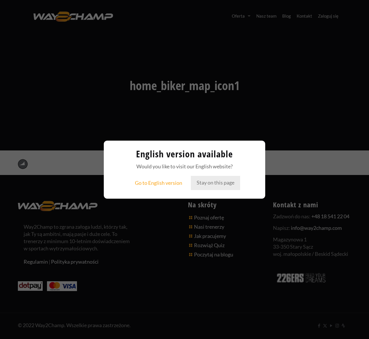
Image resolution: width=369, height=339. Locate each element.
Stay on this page (215, 182)
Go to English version (158, 183)
